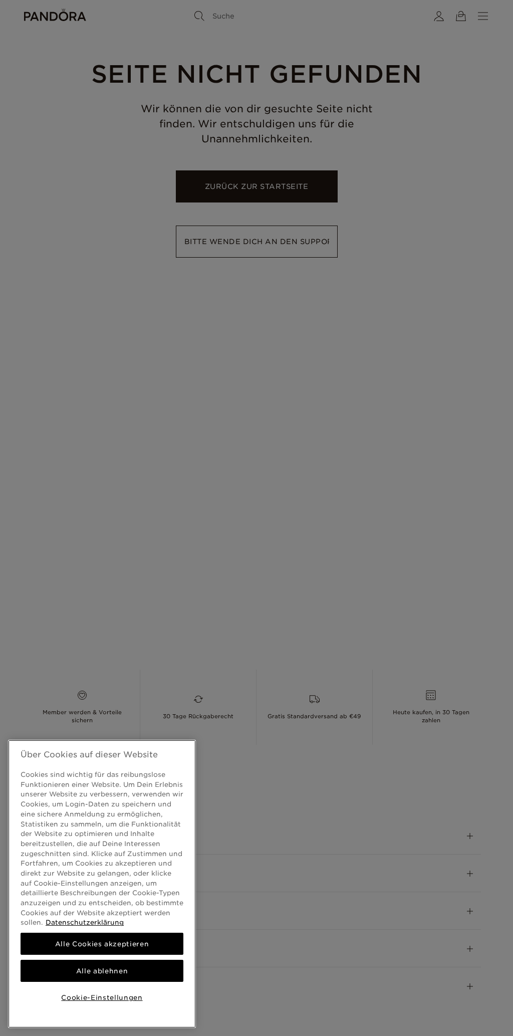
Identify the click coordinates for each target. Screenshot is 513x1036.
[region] (102, 884)
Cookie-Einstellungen (101, 997)
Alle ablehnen (102, 971)
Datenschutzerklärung (85, 922)
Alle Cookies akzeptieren (102, 944)
